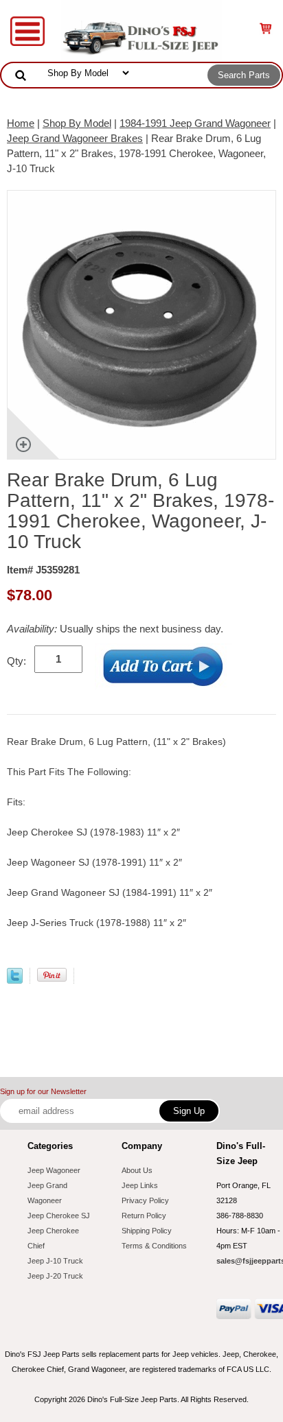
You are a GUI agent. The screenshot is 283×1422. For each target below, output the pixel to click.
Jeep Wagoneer (53, 1170)
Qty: (16, 661)
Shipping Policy (147, 1231)
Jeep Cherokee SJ (58, 1215)
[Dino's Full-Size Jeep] (141, 30)
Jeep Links (140, 1185)
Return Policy (144, 1215)
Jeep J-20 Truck (55, 1276)
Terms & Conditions (154, 1246)
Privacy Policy (145, 1200)
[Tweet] (15, 980)
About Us (137, 1170)
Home (20, 123)
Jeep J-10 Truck (55, 1261)
